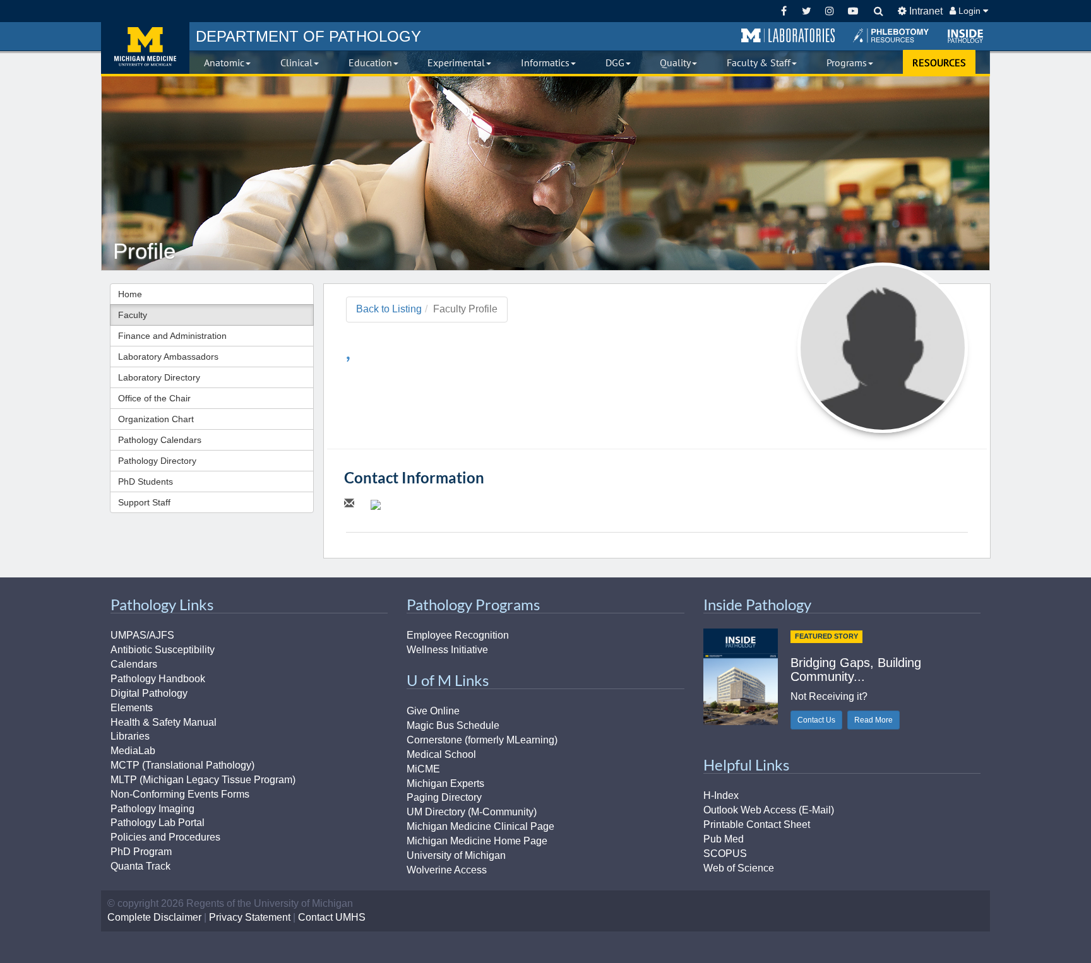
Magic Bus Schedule (453, 725)
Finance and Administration (172, 336)
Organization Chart (156, 419)
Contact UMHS (332, 917)
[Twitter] (806, 11)
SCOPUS (725, 853)
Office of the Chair (154, 398)
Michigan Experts (445, 783)
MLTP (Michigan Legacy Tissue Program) (202, 779)
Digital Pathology (149, 693)
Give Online (433, 711)
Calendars (133, 664)
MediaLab (132, 750)
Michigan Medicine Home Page (477, 841)
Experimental (456, 62)
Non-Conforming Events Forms (179, 794)
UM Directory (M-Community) (472, 811)
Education (370, 62)
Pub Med (723, 839)
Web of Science (738, 868)
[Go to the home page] (145, 48)
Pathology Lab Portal (157, 822)
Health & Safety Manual (163, 722)
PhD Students (145, 481)
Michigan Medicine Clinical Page (480, 826)
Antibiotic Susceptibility (162, 649)
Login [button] (969, 11)
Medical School (441, 754)
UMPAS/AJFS (142, 635)
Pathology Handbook (157, 678)
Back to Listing (389, 309)
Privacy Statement (249, 917)
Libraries (130, 736)
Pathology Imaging (152, 808)
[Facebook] (783, 11)
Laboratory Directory (159, 377)
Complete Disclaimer (154, 917)
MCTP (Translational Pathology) (182, 765)
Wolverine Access (447, 870)
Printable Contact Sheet (756, 824)
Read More (873, 720)
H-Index (721, 795)
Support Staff (144, 502)
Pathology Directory (157, 461)
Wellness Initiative (447, 649)
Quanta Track (140, 866)
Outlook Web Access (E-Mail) (768, 810)
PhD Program (141, 851)
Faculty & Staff (758, 62)
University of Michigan (456, 855)
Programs (846, 62)
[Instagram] (829, 11)
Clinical (296, 62)
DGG (614, 62)
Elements (131, 707)
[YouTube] (852, 11)
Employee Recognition (458, 635)
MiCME (423, 769)
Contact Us (816, 720)
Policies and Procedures (165, 837)
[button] (788, 36)
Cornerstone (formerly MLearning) (482, 740)
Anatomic (224, 62)
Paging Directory (444, 797)
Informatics (545, 62)
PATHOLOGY (308, 36)
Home (130, 294)
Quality (675, 62)
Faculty (132, 315)
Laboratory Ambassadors (168, 357)
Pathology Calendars (159, 440)
